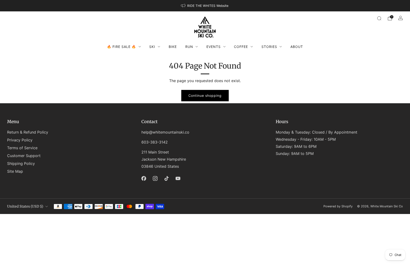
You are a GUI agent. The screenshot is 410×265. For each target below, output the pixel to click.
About (296, 47)
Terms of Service (22, 147)
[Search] (379, 18)
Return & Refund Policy (27, 132)
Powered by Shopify (338, 206)
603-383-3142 (154, 142)
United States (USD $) (25, 206)
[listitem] (205, 5)
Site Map (15, 171)
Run (189, 47)
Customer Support (24, 155)
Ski (152, 47)
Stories (269, 47)
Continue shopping (205, 95)
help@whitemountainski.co (165, 132)
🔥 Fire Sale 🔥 (121, 47)
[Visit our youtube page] (178, 178)
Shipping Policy (21, 163)
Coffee (241, 47)
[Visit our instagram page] (155, 178)
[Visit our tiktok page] (166, 178)
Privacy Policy (20, 140)
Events (213, 47)
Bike (173, 47)
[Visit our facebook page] (143, 178)
